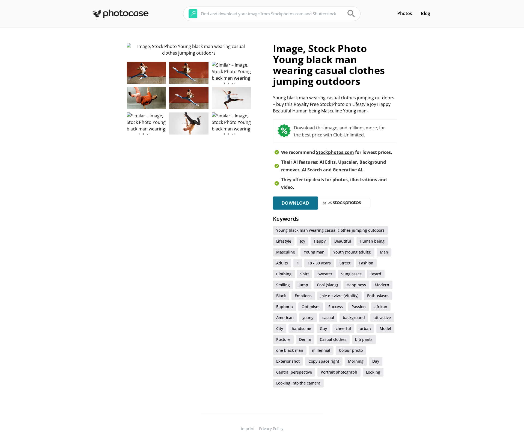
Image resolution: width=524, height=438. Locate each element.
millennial (321, 350)
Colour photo (351, 350)
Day (375, 361)
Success (335, 306)
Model (385, 328)
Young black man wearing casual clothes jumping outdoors (330, 230)
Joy (302, 241)
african (380, 306)
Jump (303, 284)
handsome (301, 328)
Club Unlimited (348, 135)
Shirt (304, 273)
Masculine (285, 252)
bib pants (364, 339)
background (354, 317)
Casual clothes (333, 339)
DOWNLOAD (295, 203)
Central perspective (294, 372)
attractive (382, 317)
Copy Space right (323, 361)
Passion (359, 306)
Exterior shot (288, 361)
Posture (283, 339)
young (308, 317)
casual (328, 317)
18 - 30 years (319, 263)
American (285, 317)
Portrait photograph (339, 372)
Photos (404, 13)
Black (281, 295)
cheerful (343, 328)
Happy (320, 241)
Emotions (303, 295)
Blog (425, 13)
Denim (305, 339)
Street (345, 263)
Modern (382, 284)
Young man (314, 252)
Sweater (325, 273)
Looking (373, 372)
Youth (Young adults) (352, 252)
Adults (282, 263)
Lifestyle (283, 241)
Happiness (356, 284)
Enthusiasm (378, 295)
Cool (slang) (327, 284)
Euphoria (284, 306)
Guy (323, 328)
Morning (356, 361)
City (279, 328)
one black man (289, 350)
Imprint (248, 428)
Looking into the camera (298, 383)
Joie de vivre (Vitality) (339, 295)
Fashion (366, 263)
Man (384, 252)
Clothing (283, 273)
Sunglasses (351, 273)
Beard (375, 273)
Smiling (283, 284)
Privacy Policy (271, 428)
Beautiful (342, 241)
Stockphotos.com (335, 152)
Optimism (311, 306)
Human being (372, 241)
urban (365, 328)
